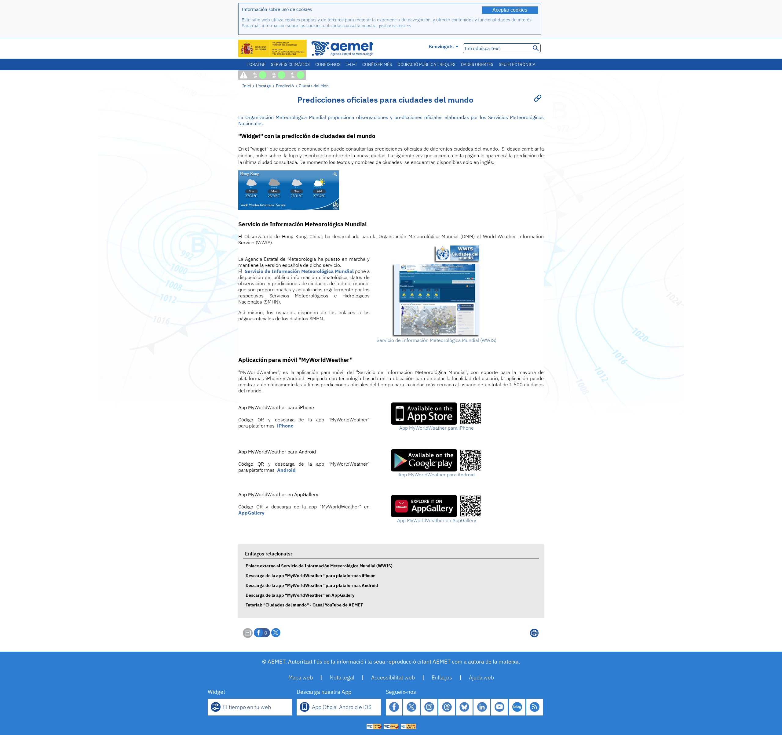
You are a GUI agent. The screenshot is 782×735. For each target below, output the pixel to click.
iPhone (285, 426)
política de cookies (395, 25)
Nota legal (342, 677)
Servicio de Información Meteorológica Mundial (299, 271)
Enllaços (442, 677)
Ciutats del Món (314, 86)
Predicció (285, 86)
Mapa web (300, 677)
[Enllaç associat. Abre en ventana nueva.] (436, 335)
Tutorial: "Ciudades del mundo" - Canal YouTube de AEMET (304, 605)
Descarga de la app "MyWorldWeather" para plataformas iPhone (310, 575)
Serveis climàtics (290, 64)
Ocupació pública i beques (426, 64)
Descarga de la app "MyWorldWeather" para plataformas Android (312, 585)
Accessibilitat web (393, 677)
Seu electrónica (517, 64)
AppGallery (251, 513)
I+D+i (351, 64)
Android (286, 470)
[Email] (248, 636)
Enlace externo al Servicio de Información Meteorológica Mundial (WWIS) (319, 566)
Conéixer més (377, 64)
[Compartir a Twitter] (275, 632)
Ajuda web (481, 677)
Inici (246, 86)
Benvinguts (441, 46)
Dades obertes (477, 64)
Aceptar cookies (509, 10)
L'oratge (256, 64)
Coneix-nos (328, 64)
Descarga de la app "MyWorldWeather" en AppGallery (300, 595)
